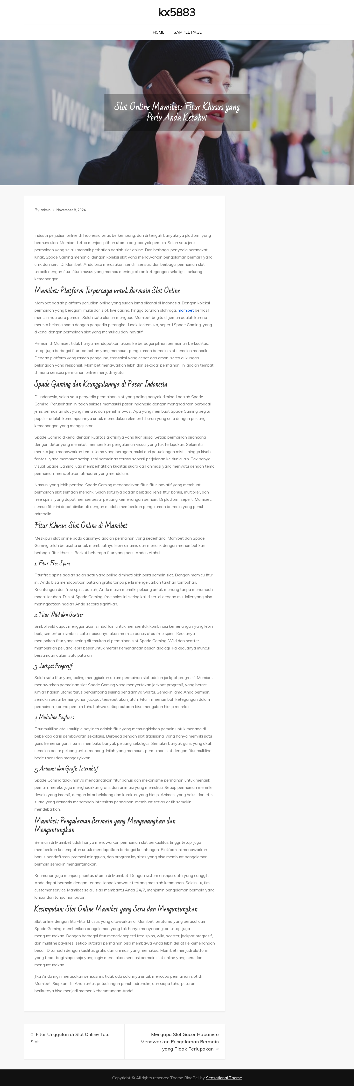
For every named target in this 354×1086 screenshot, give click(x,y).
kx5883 (177, 12)
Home (158, 32)
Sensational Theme (224, 1077)
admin (46, 210)
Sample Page (188, 32)
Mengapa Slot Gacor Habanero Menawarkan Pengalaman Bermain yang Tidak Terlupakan (179, 1041)
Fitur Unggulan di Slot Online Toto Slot (70, 1038)
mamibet (186, 310)
